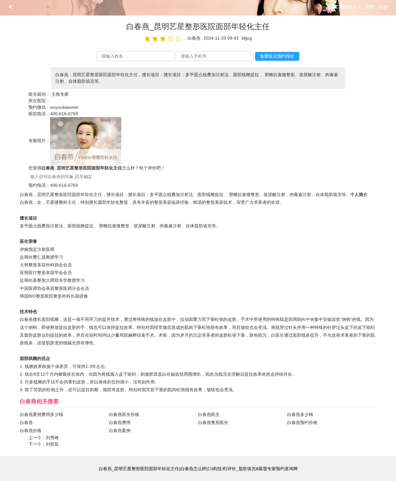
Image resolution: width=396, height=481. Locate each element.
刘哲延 (52, 444)
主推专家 (60, 94)
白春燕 (26, 422)
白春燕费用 (120, 422)
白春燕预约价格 (302, 422)
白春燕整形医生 (213, 422)
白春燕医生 (209, 414)
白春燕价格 (30, 430)
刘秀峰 (52, 437)
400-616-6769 (64, 113)
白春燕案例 (120, 430)
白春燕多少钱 (300, 414)
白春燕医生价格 (124, 414)
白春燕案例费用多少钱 (41, 414)
